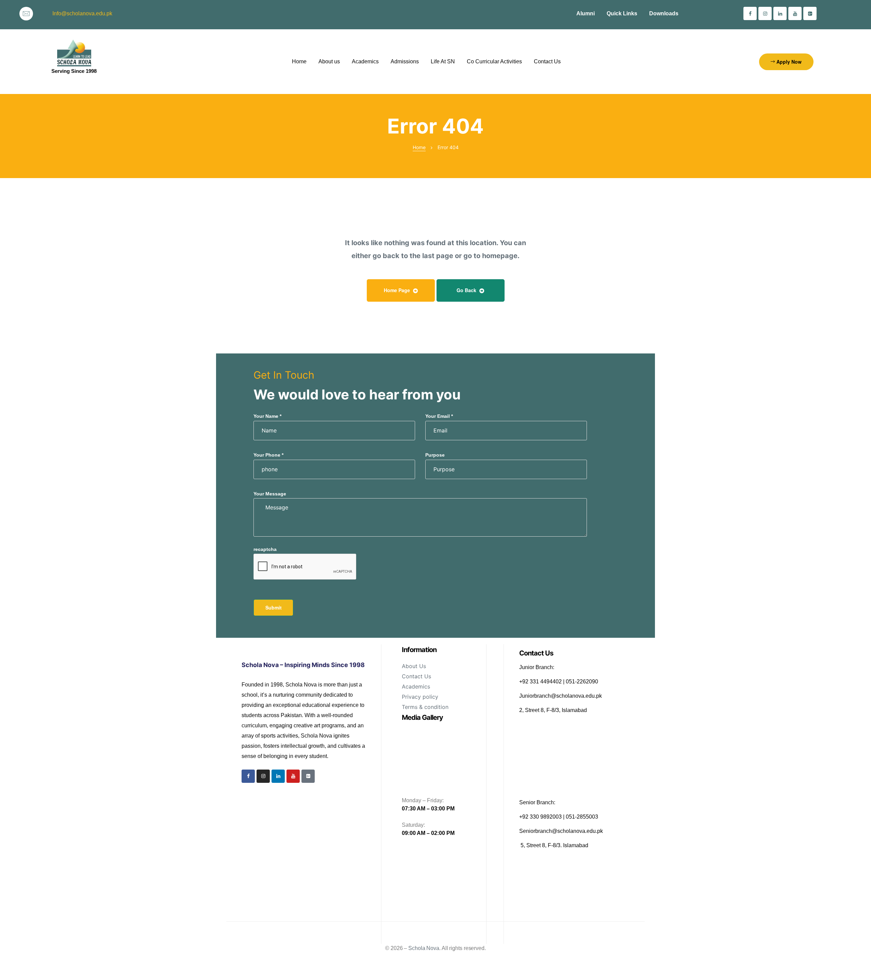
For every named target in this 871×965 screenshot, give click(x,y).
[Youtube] (795, 13)
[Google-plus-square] (810, 13)
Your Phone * (268, 455)
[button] (786, 61)
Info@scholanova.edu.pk (82, 13)
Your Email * (439, 416)
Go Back (467, 290)
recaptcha (265, 549)
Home (419, 147)
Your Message (269, 493)
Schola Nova (423, 948)
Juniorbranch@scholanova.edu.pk (560, 696)
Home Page (397, 290)
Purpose (435, 455)
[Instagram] (765, 13)
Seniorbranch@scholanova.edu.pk (561, 831)
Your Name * (267, 416)
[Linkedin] (780, 13)
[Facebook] (750, 13)
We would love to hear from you (357, 394)
